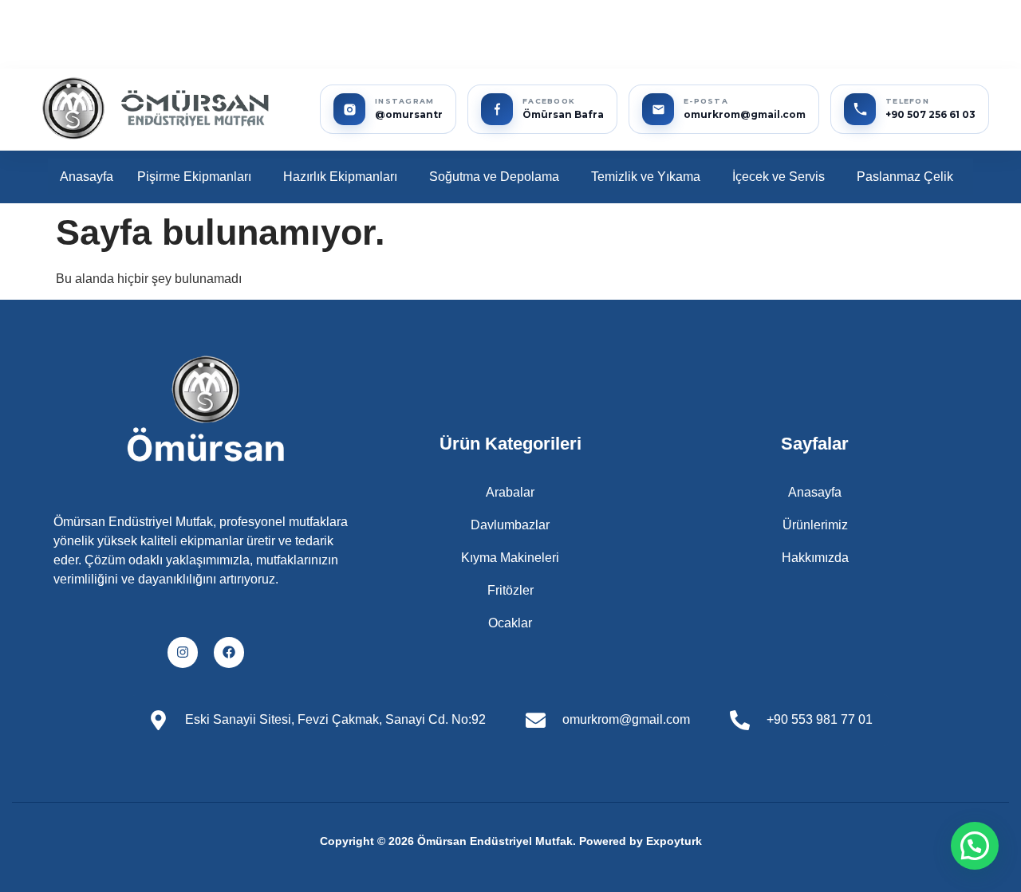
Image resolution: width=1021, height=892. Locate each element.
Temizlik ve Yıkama (645, 176)
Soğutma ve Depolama (494, 176)
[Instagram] (183, 652)
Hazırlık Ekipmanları (340, 176)
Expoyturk (674, 841)
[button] (198, 177)
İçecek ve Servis (778, 176)
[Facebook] (229, 652)
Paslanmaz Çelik (905, 176)
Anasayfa (86, 176)
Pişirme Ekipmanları (194, 176)
